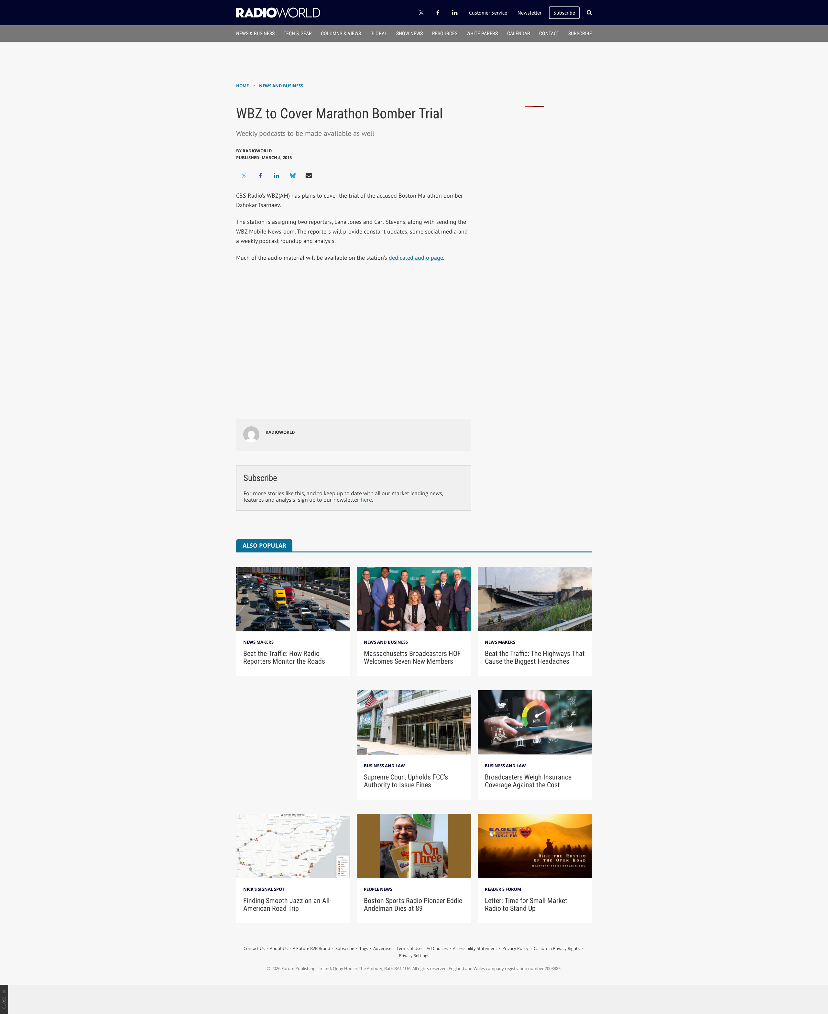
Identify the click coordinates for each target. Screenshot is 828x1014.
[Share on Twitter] (244, 176)
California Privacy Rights (557, 948)
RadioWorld (257, 151)
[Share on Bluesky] (293, 176)
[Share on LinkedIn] (276, 176)
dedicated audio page (416, 257)
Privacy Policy (515, 948)
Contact (549, 33)
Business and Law (384, 766)
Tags (363, 948)
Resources (444, 33)
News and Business (281, 86)
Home (242, 86)
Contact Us (254, 948)
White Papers (482, 33)
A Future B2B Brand (311, 948)
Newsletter (529, 12)
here (366, 499)
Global (378, 33)
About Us (279, 948)
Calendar (518, 33)
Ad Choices (437, 948)
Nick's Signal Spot (264, 889)
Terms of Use (409, 948)
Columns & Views (341, 33)
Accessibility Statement (475, 948)
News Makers (258, 642)
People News (378, 889)
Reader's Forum (503, 889)
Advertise (382, 948)
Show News (409, 33)
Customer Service (488, 12)
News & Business (255, 33)
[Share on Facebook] (260, 176)
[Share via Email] (309, 176)
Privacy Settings (414, 955)
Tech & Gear (298, 33)
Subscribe (564, 12)
